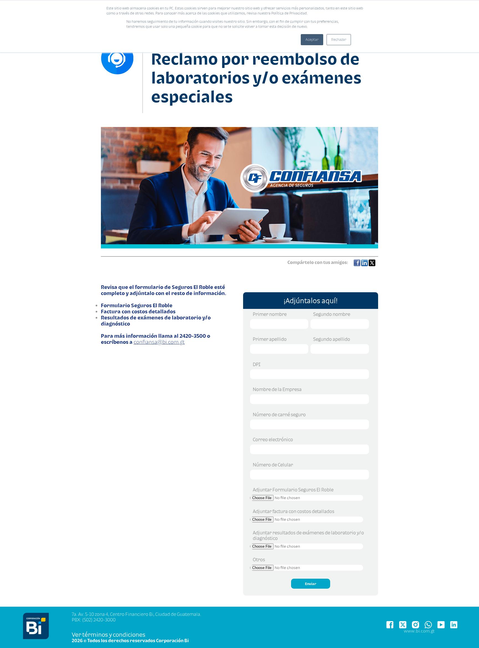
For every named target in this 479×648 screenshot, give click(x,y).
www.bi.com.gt (419, 630)
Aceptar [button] (312, 39)
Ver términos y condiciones (108, 634)
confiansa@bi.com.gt (159, 342)
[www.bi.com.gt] (36, 638)
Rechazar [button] (338, 39)
